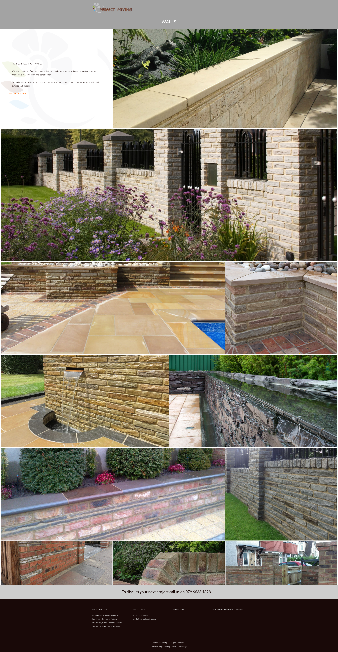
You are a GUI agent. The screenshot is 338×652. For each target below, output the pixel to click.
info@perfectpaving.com (145, 619)
